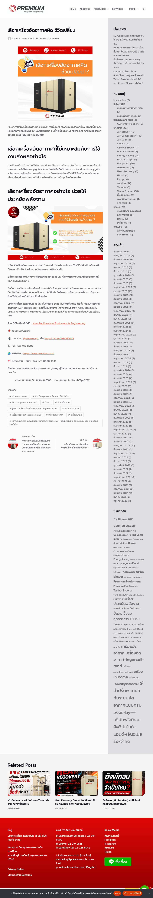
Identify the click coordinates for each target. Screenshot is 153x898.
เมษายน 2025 (120, 315)
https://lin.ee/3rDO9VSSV (59, 338)
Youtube (109, 847)
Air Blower (123, 131)
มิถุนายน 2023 (120, 402)
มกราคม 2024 (120, 374)
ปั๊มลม (46, 402)
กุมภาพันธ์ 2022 (121, 465)
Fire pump (123, 163)
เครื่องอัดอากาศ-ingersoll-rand (25, 414)
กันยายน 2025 (120, 295)
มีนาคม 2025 (120, 318)
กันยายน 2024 (121, 342)
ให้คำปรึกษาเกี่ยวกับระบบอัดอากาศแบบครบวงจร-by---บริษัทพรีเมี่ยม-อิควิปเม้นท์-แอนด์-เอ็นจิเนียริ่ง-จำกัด (53, 422)
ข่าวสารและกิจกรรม (123, 120)
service (121, 183)
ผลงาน (120, 219)
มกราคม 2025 (120, 326)
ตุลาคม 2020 (120, 501)
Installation (119, 100)
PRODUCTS (100, 9)
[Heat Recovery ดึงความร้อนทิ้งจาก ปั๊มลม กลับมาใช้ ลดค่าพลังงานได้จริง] (76, 783)
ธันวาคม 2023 (120, 378)
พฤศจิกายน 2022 (122, 429)
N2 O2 (120, 175)
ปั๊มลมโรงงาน (62, 402)
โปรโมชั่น (117, 227)
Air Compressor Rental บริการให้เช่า (51, 396)
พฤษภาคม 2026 (122, 263)
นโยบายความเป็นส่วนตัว (20, 875)
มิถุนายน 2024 (121, 354)
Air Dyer (122, 139)
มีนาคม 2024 (120, 366)
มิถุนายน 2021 (120, 493)
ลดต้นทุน (125, 637)
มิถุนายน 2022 (120, 449)
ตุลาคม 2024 (120, 338)
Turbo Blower (123, 590)
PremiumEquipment (127, 581)
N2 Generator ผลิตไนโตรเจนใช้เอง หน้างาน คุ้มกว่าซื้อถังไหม (128, 39)
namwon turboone (133, 577)
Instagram (110, 844)
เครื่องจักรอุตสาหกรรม (123, 641)
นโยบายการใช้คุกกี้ (132, 893)
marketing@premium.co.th (71, 859)
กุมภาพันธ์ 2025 (121, 323)
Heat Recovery (125, 171)
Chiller (121, 143)
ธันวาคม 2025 (120, 283)
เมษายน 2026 (120, 267)
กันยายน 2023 (120, 390)
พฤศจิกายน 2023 (122, 382)
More (132, 9)
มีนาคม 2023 (120, 414)
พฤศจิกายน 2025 (122, 287)
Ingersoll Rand (120, 567)
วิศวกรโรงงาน (135, 637)
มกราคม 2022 (120, 469)
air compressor (18, 396)
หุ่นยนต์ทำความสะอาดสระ (130, 108)
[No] (149, 893)
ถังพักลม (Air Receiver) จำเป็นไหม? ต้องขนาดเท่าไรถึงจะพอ (128, 63)
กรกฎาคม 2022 (121, 445)
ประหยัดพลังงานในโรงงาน (126, 608)
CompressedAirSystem (123, 551)
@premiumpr (31, 338)
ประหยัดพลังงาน (126, 603)
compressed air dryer (122, 547)
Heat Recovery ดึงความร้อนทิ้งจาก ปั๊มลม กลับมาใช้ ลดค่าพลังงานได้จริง (128, 51)
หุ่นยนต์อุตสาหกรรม (127, 116)
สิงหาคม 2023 (120, 394)
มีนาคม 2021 (120, 497)
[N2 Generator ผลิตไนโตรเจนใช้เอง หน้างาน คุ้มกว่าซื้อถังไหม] (29, 783)
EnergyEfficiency (121, 555)
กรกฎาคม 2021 (121, 489)
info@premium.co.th (67, 855)
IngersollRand (131, 563)
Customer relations (128, 124)
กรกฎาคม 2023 (121, 398)
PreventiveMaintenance (125, 586)
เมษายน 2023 (120, 410)
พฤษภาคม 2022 (122, 453)
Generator (123, 167)
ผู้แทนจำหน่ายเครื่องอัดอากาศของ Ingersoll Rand (33, 408)
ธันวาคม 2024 (120, 330)
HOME (72, 9)
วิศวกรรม (122, 203)
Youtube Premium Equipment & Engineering (59, 323)
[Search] (144, 9)
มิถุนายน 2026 (121, 259)
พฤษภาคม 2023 (122, 406)
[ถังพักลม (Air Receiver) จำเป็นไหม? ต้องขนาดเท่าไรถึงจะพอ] (123, 783)
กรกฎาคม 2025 (121, 303)
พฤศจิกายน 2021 (122, 477)
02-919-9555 (75, 844)
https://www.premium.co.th (38, 353)
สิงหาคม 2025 (120, 299)
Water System (125, 191)
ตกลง (117, 893)
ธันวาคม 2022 (120, 425)
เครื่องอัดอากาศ (70, 408)
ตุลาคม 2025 (120, 291)
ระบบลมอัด (129, 633)
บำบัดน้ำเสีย (128, 598)
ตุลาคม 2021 (120, 481)
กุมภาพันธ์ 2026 (122, 275)
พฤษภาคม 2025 (122, 311)
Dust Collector (125, 151)
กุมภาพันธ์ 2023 (121, 417)
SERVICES (117, 9)
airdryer (123, 543)
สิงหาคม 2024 (121, 346)
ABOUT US (85, 9)
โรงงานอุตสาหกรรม (126, 684)
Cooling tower (125, 147)
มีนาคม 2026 (120, 271)
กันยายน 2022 (120, 437)
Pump (120, 179)
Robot (116, 104)
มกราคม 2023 (120, 422)
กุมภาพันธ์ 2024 (122, 370)
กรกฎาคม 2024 (121, 350)
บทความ (55, 38)
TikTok (107, 851)
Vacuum (121, 187)
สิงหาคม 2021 (120, 485)
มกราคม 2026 (120, 279)
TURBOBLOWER (120, 595)
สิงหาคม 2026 (121, 251)
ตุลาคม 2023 (120, 386)
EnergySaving (121, 559)
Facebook (110, 839)
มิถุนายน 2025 (120, 307)
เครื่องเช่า (122, 222)
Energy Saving (125, 155)
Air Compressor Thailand (23, 402)
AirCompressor (122, 531)
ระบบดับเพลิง (118, 633)
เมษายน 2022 (120, 457)
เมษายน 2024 (120, 362)
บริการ (116, 207)
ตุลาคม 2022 (120, 433)
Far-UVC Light (125, 159)
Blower (132, 543)
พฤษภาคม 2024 (122, 358)
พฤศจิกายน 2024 (122, 334)
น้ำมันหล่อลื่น (123, 195)
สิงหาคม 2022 (120, 441)
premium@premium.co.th (70, 867)
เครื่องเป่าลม (75, 414)
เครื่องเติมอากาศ (54, 414)
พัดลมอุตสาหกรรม (126, 199)
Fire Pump (117, 563)
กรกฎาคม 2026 (121, 255)
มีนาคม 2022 (120, 461)
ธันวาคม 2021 (120, 473)
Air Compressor (43, 38)
